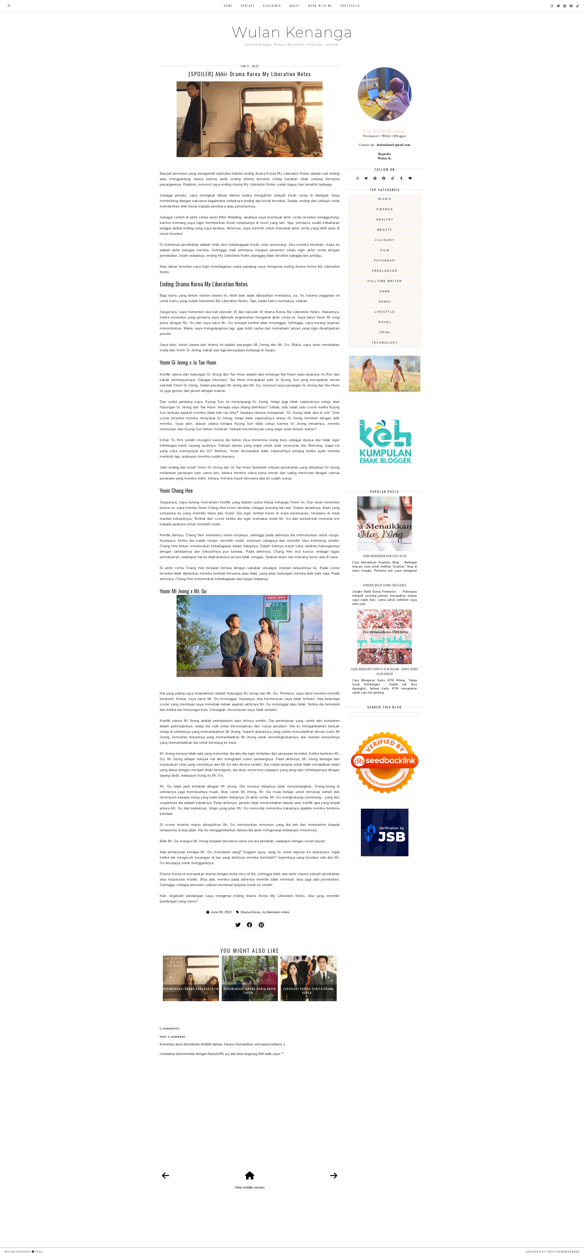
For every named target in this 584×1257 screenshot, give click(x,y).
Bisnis (384, 199)
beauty (384, 229)
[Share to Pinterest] (261, 925)
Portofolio (350, 6)
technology (385, 342)
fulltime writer (385, 281)
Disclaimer (272, 6)
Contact (248, 6)
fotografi (385, 260)
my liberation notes (275, 912)
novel (384, 322)
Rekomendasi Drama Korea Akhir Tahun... (191, 991)
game (385, 291)
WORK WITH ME (320, 6)
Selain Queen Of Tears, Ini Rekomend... (308, 991)
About (294, 6)
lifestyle (385, 312)
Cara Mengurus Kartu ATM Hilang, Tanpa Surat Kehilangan (385, 671)
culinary (385, 240)
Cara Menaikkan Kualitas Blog (385, 555)
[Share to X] (238, 925)
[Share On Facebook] (250, 925)
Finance (384, 209)
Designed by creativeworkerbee (552, 1251)
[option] (191, 978)
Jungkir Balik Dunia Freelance (385, 585)
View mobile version (250, 1187)
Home (228, 6)
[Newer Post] (166, 1176)
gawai (385, 301)
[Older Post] (334, 1176)
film (385, 250)
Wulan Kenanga (292, 32)
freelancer (385, 270)
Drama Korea (250, 912)
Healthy (385, 219)
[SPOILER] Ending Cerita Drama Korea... (250, 991)
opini (385, 332)
